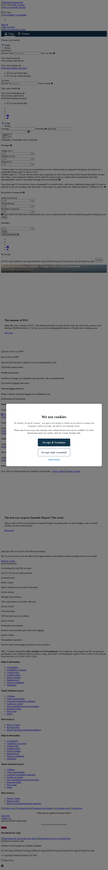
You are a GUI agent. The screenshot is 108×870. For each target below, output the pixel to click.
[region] (54, 435)
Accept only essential (54, 452)
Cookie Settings (54, 459)
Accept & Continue (54, 442)
